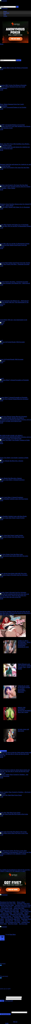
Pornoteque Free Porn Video (8, 902)
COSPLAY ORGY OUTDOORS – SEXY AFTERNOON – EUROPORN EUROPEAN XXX (24, 644)
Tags (4, 14)
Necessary (5, 965)
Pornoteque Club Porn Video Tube (9, 910)
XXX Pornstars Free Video (12, 922)
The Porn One (9, 920)
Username (3, 997)
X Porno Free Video (6, 913)
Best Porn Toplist (12, 923)
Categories (6, 13)
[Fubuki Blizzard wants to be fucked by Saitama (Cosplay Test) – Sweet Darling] (9, 676)
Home (5, 11)
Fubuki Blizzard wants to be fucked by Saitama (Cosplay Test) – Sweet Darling (24, 666)
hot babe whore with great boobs (23, 730)
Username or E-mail (5, 1012)
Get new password (5, 1014)
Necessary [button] (3, 963)
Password (2, 999)
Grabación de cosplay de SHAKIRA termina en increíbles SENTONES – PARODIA (24, 689)
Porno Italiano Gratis (6, 908)
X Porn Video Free (25, 911)
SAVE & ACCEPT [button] (5, 989)
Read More (13, 934)
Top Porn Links (23, 923)
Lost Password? (8, 1000)
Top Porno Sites (16, 916)
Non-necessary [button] (4, 976)
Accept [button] (7, 934)
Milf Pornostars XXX (7, 917)
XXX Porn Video (18, 913)
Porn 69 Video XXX (6, 906)
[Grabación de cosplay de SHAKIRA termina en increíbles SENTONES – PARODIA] (9, 698)
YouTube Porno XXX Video (23, 905)
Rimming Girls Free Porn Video (19, 914)
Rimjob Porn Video (19, 908)
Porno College (21, 902)
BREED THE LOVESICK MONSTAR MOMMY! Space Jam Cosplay (24, 710)
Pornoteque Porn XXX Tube (8, 903)
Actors (5, 16)
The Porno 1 (17, 920)
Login (2, 1000)
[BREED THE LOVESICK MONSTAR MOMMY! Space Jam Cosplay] (9, 719)
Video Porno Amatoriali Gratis (22, 906)
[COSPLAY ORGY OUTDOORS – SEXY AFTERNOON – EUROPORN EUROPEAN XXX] (9, 653)
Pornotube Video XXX (23, 903)
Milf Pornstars (26, 916)
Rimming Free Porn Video (12, 911)
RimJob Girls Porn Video (7, 905)
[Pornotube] (3, 0)
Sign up (15, 1021)
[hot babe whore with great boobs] (9, 741)
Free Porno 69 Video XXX (12, 919)
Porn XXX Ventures (5, 916)
